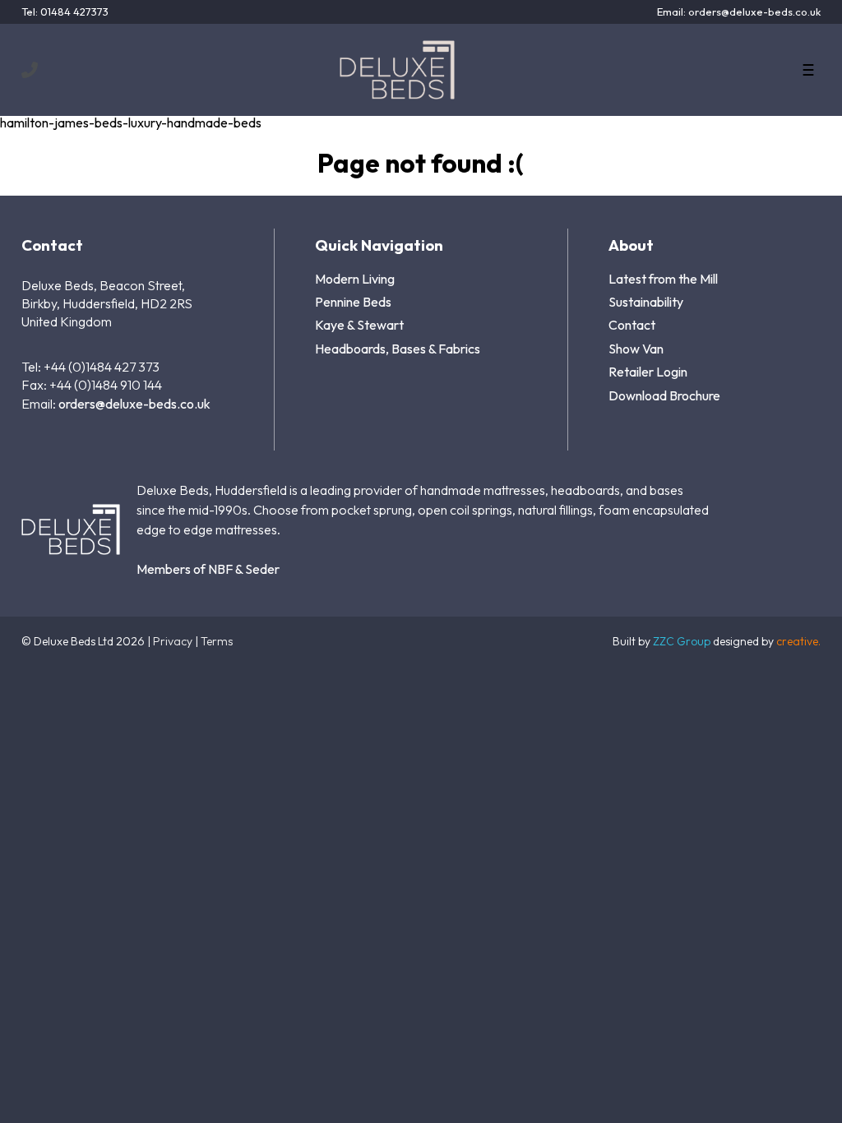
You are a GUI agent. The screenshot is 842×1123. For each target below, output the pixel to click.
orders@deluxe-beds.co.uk (134, 403)
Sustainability (645, 301)
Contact (631, 324)
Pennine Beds (353, 301)
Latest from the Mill (663, 278)
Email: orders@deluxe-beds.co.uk (739, 12)
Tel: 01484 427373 (65, 12)
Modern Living (355, 278)
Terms (217, 641)
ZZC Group (681, 641)
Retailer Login (647, 371)
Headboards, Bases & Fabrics (397, 348)
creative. (798, 641)
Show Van (636, 348)
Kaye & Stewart (359, 324)
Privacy (172, 641)
